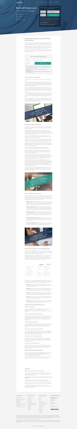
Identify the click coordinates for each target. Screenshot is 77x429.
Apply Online (42, 63)
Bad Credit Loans (19, 400)
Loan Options (56, 2)
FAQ (46, 2)
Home (38, 2)
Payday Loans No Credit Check (21, 404)
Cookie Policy (41, 409)
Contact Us (50, 2)
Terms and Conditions (42, 404)
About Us (42, 2)
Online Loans (30, 400)
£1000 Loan (30, 409)
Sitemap (40, 413)
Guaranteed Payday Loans (32, 404)
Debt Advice (41, 401)
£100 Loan (29, 405)
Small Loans (29, 401)
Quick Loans (18, 401)
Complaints (41, 410)
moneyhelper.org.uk (45, 22)
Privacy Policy (41, 405)
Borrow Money (18, 405)
